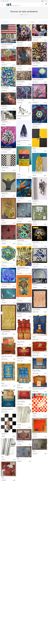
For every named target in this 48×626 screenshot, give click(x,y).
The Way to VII (5, 121)
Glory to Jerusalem (21, 401)
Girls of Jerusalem (36, 309)
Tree (18, 297)
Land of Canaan (20, 358)
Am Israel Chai (36, 242)
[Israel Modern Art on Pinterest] (7, 1)
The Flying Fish (20, 198)
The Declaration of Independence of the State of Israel (23, 268)
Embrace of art (5, 193)
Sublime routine (5, 167)
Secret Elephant (20, 99)
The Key (34, 221)
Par (28, 21)
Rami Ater (4, 124)
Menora (3, 62)
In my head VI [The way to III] (23, 115)
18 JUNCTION (20, 218)
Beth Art (34, 148)
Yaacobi (18, 144)
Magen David (20, 42)
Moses (3, 383)
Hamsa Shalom (36, 263)
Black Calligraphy (36, 62)
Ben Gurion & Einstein (37, 37)
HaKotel (18, 385)
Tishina (3, 299)
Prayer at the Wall (20, 341)
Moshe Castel (35, 311)
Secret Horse (4, 105)
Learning (19, 424)
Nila (18, 458)
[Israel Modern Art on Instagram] (5, 1)
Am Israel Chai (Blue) (6, 283)
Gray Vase (35, 433)
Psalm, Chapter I (36, 352)
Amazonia (19, 313)
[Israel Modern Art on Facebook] (1, 1)
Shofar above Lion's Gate (7, 356)
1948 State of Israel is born (7, 44)
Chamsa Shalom (20, 240)
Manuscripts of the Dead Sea (39, 388)
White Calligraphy (21, 81)
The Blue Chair (20, 441)
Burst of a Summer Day (37, 172)
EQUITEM (4, 240)
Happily (18, 174)
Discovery (4, 433)
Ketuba (34, 336)
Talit (2, 456)
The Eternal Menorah (6, 331)
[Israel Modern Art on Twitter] (3, 1)
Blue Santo (35, 284)
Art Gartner (4, 222)
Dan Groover (4, 46)
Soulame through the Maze (38, 79)
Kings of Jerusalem (37, 370)
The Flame (19, 66)
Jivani (3, 477)
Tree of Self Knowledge (6, 149)
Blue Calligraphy (5, 87)
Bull (33, 99)
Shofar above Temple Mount (7, 409)
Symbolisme (6, 22)
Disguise (34, 413)
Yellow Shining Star (37, 124)
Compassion (35, 200)
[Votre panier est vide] (45, 4)
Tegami (3, 220)
